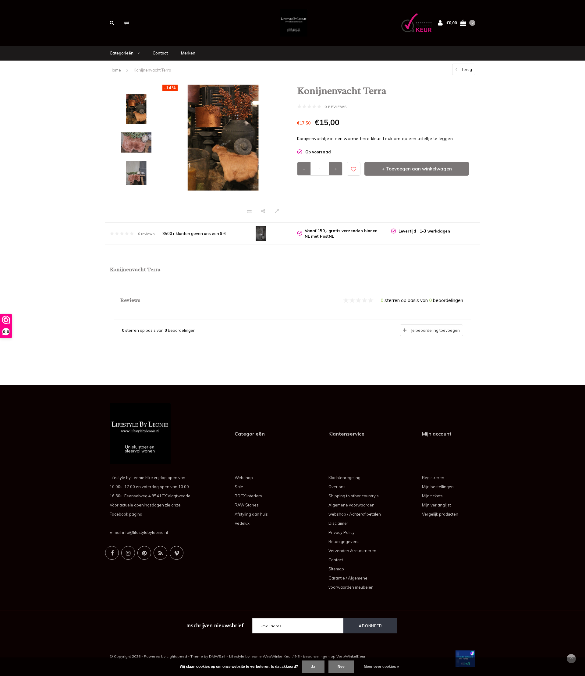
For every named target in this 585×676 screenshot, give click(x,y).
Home (115, 70)
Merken (188, 53)
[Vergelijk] (126, 23)
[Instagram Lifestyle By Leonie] (128, 553)
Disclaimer (338, 523)
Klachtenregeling (344, 477)
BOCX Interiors (248, 495)
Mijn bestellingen (438, 486)
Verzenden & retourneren (352, 550)
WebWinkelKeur (350, 656)
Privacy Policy (341, 532)
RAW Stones (247, 505)
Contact (160, 53)
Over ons (337, 486)
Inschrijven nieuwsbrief (215, 625)
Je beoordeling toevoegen (435, 330)
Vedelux (242, 523)
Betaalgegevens (344, 541)
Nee (341, 666)
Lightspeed (176, 656)
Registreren (433, 477)
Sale (239, 486)
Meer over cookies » (381, 666)
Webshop (244, 477)
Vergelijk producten (440, 514)
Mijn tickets (432, 495)
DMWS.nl (217, 656)
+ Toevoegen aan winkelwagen (417, 169)
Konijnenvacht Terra (152, 70)
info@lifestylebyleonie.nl (145, 532)
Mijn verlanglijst (436, 505)
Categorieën (122, 53)
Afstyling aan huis (251, 514)
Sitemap (336, 568)
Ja (313, 666)
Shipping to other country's (353, 495)
